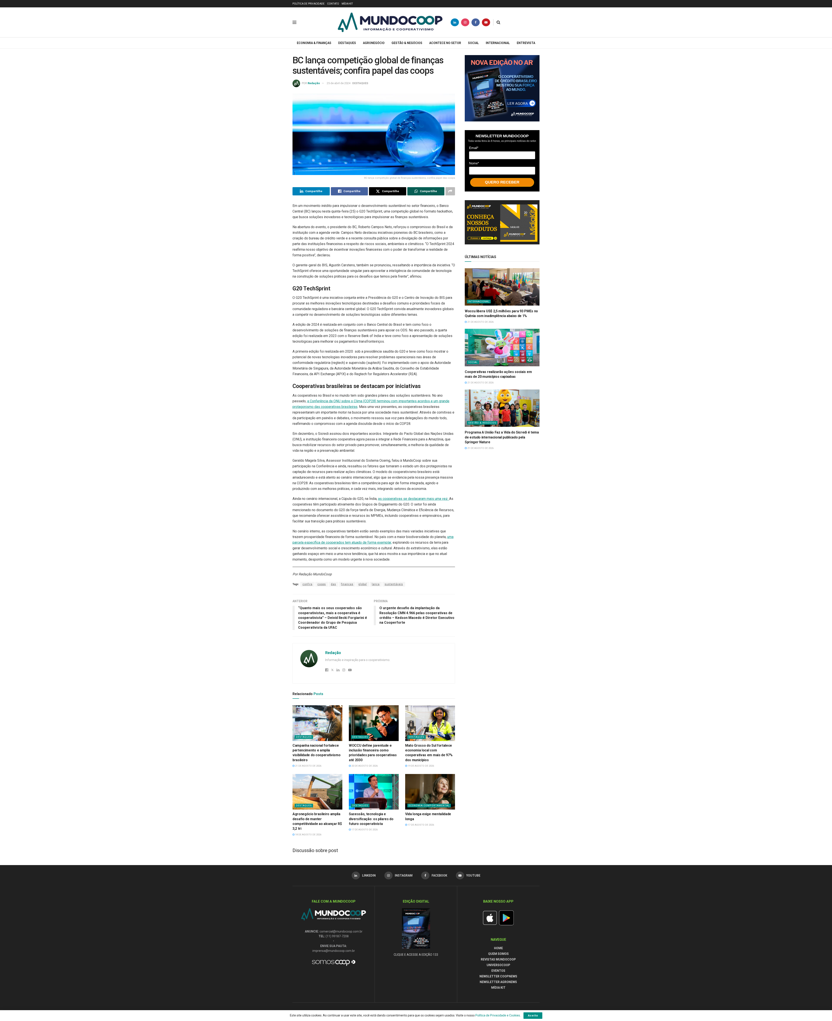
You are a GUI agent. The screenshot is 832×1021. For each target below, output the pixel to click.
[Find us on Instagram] (465, 22)
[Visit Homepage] (390, 22)
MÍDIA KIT (347, 3)
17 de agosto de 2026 (364, 829)
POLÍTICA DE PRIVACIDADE (308, 3)
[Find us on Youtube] (486, 22)
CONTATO (333, 3)
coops (321, 584)
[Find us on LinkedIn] (455, 22)
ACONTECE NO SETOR (445, 43)
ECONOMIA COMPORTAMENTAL (429, 805)
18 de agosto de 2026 (307, 834)
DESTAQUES (347, 43)
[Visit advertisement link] (502, 88)
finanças (347, 584)
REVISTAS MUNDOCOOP (498, 959)
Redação (314, 83)
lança (376, 584)
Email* (473, 148)
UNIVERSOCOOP (498, 965)
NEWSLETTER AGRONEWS (498, 982)
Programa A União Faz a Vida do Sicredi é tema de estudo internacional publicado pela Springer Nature (502, 437)
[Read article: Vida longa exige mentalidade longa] (430, 792)
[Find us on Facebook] (475, 22)
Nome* (474, 163)
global (362, 584)
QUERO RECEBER (502, 182)
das (333, 584)
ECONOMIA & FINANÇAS (314, 43)
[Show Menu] (294, 22)
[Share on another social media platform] (450, 191)
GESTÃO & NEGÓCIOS (407, 43)
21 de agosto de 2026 (307, 765)
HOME (498, 948)
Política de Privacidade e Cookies (497, 1015)
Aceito (533, 1015)
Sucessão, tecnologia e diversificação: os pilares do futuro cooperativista (371, 819)
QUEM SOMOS (498, 954)
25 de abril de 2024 (338, 83)
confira (307, 584)
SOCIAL (473, 43)
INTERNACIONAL (498, 43)
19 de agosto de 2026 (420, 765)
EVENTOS (498, 970)
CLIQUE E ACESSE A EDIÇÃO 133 (416, 954)
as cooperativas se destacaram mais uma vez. (413, 499)
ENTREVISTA (526, 43)
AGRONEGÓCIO (374, 43)
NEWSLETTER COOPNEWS (498, 976)
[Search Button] (498, 22)
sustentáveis (394, 584)
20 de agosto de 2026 (364, 765)
